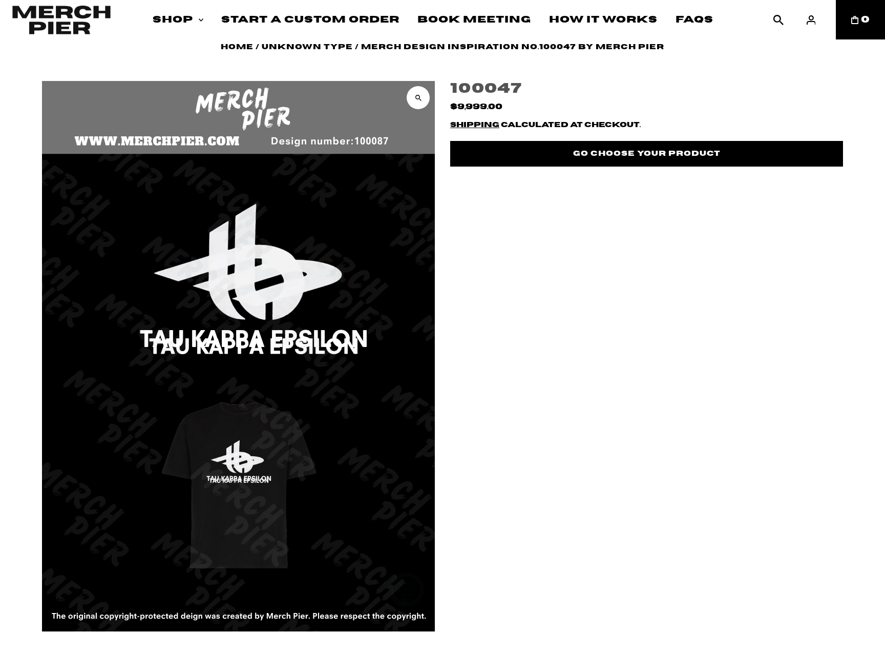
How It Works (603, 20)
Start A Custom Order (310, 20)
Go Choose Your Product (647, 153)
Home (237, 47)
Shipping (474, 125)
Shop (173, 20)
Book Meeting (474, 20)
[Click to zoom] (418, 97)
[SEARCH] (778, 20)
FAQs (694, 20)
